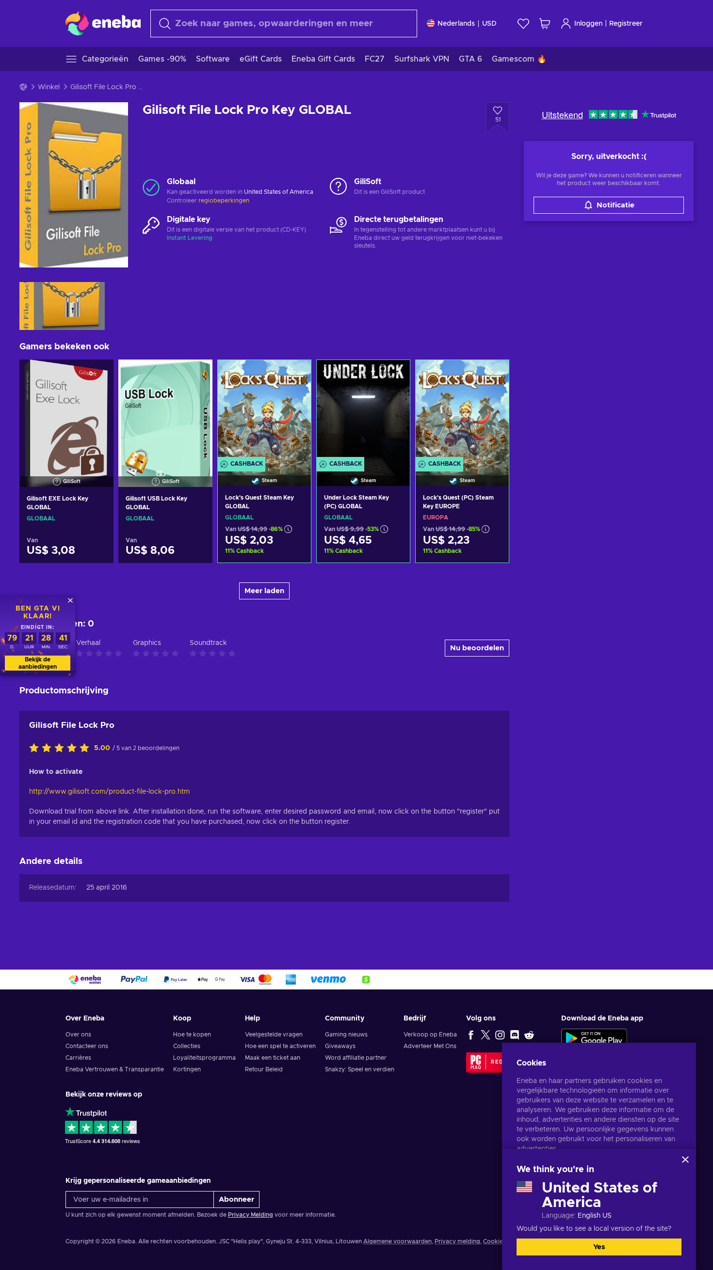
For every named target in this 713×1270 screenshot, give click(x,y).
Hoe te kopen (192, 1034)
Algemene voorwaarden (397, 1241)
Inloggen (588, 23)
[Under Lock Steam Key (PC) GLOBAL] (363, 410)
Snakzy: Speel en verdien (359, 1069)
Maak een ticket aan (272, 1058)
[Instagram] (500, 1034)
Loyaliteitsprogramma (204, 1058)
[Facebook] (471, 1034)
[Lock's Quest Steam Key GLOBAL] (264, 410)
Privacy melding (457, 1241)
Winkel (49, 87)
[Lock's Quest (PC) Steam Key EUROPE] (462, 410)
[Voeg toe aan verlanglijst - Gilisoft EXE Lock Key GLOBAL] (97, 375)
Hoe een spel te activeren (280, 1046)
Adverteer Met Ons (430, 1046)
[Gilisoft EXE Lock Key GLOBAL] (66, 411)
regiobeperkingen (223, 201)
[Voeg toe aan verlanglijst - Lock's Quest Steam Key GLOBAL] (294, 375)
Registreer (626, 23)
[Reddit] (529, 1034)
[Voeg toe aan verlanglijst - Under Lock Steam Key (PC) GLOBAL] (393, 375)
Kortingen (187, 1069)
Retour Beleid (264, 1069)
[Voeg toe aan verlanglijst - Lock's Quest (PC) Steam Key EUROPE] (492, 375)
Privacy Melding (250, 1215)
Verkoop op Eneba (430, 1034)
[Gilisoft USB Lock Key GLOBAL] (165, 411)
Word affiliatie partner (356, 1058)
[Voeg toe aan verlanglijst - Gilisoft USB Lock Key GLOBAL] (196, 375)
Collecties (186, 1046)
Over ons (78, 1034)
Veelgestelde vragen (274, 1034)
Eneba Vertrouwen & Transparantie (114, 1069)
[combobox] (284, 23)
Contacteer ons (86, 1046)
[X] (485, 1034)
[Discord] (514, 1034)
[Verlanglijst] (523, 23)
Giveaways (340, 1046)
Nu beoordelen (477, 648)
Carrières (78, 1058)
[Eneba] (103, 23)
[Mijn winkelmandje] (544, 23)
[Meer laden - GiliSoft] (338, 187)
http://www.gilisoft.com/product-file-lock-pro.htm (109, 791)
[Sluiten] (685, 1159)
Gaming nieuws (346, 1034)
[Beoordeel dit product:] (61, 748)
